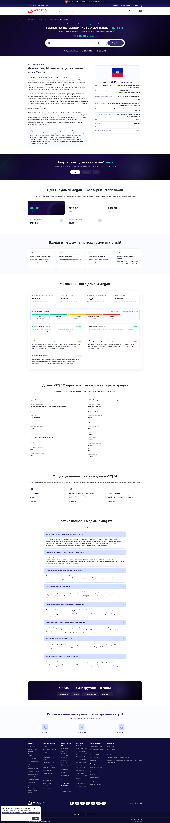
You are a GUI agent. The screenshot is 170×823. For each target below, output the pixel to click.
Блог (47, 5)
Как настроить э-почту (96, 749)
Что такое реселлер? (96, 785)
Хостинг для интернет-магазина (49, 777)
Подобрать (116, 43)
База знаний (41, 5)
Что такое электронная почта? (96, 781)
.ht (74, 122)
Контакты (109, 765)
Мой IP (30, 785)
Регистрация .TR (80, 783)
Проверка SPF (94, 757)
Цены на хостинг (47, 789)
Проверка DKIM (94, 755)
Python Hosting (47, 786)
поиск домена (43, 125)
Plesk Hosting (47, 780)
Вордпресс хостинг (48, 752)
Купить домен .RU (81, 786)
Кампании (115, 5)
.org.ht (75, 172)
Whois (130, 11)
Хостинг (45, 746)
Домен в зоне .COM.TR (80, 779)
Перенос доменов (33, 761)
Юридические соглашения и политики (118, 757)
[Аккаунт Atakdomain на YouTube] (141, 803)
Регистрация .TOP (81, 773)
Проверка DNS (106, 694)
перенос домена (58, 650)
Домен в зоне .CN (81, 770)
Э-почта (117, 11)
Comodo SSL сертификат (64, 757)
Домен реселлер (65, 789)
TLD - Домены (32, 758)
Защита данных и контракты (10, 812)
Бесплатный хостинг (48, 762)
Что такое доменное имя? (96, 768)
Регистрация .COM (81, 748)
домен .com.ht (63, 694)
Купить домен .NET (81, 751)
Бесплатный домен (33, 777)
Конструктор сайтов (107, 11)
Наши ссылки (110, 752)
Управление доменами (31, 765)
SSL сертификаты (65, 748)
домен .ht (76, 694)
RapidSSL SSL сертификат (64, 752)
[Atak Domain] (38, 11)
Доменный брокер (33, 774)
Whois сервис (32, 788)
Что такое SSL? (94, 774)
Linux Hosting (47, 770)
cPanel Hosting (47, 765)
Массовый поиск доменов (32, 750)
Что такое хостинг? (95, 772)
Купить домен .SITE (81, 776)
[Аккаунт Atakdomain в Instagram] (135, 803)
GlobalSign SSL (64, 770)
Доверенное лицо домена (33, 791)
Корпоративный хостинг (49, 749)
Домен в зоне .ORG (81, 754)
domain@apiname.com (43, 821)
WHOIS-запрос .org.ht (90, 694)
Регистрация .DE (80, 765)
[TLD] (140, 11)
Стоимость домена (33, 771)
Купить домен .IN (80, 768)
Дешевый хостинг (48, 755)
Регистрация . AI (80, 757)
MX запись (93, 760)
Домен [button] (61, 11)
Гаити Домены (54, 19)
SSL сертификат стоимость (65, 776)
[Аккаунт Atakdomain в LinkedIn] (138, 803)
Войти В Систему (125, 5)
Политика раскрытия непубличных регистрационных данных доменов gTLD (124, 761)
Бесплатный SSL (94, 777)
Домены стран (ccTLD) (32, 755)
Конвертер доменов (33, 779)
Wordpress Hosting (93, 11)
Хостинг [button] (82, 11)
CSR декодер (64, 780)
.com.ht (55, 122)
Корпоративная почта (96, 746)
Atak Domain (32, 19)
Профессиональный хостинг (48, 758)
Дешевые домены (72, 11)
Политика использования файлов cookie (29, 812)
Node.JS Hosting (47, 773)
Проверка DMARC (95, 752)
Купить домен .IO (81, 759)
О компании (110, 746)
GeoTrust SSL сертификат (64, 761)
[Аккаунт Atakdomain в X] (133, 803)
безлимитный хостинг (49, 767)
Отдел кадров (111, 749)
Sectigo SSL (63, 772)
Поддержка (135, 5)
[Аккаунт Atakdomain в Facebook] (130, 803)
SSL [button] (124, 11)
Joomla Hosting (47, 783)
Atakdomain (81, 815)
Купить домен (43, 19)
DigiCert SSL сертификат (64, 766)
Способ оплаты (111, 755)
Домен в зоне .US (81, 762)
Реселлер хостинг (65, 791)
